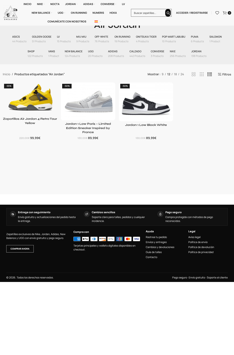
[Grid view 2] (193, 74)
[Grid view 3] (201, 74)
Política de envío (198, 242)
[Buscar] (168, 13)
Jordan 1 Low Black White (146, 125)
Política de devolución (201, 247)
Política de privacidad (200, 252)
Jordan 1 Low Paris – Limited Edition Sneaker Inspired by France (88, 128)
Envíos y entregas (156, 242)
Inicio (6, 74)
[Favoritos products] (217, 12)
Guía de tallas (154, 252)
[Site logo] (10, 12)
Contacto (151, 257)
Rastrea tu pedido (156, 237)
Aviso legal (194, 237)
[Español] (98, 21)
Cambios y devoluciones (160, 247)
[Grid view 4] (209, 74)
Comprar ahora (20, 248)
